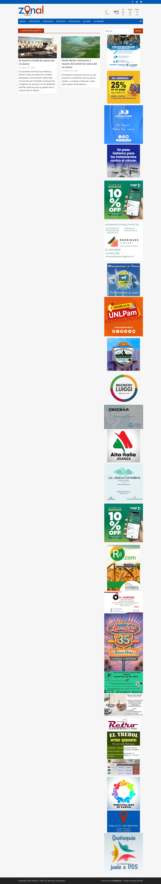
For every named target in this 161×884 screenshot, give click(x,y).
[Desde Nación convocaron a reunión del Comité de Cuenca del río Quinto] (80, 47)
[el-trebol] (123, 745)
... (42, 90)
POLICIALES (74, 21)
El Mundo (99, 21)
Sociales (48, 21)
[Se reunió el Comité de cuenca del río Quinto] (37, 47)
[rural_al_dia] (123, 568)
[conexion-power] (123, 724)
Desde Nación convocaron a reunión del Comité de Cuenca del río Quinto (79, 64)
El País (87, 21)
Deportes (34, 21)
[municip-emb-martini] (123, 354)
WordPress (117, 881)
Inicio (23, 21)
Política (60, 21)
